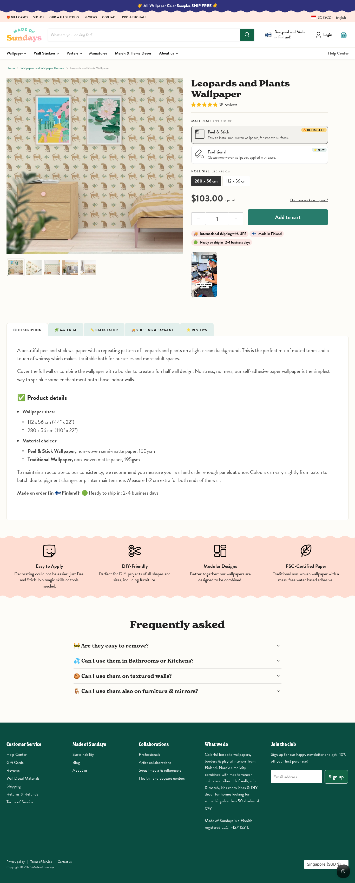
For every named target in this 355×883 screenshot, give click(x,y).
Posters (73, 53)
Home (10, 68)
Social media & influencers (160, 770)
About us (167, 53)
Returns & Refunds (22, 794)
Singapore (324, 864)
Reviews (90, 17)
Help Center (338, 53)
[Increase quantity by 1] (236, 218)
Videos (38, 17)
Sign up (336, 776)
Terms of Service (19, 802)
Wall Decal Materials (23, 778)
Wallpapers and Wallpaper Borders (42, 68)
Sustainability (83, 754)
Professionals (134, 17)
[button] (327, 17)
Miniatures (98, 53)
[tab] (27, 329)
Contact (109, 17)
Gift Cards (15, 762)
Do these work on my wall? (309, 200)
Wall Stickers (45, 53)
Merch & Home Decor (133, 53)
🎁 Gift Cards (17, 17)
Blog (76, 762)
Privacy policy (15, 861)
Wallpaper (15, 53)
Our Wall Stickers (64, 17)
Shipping (13, 786)
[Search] (247, 35)
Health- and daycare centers (162, 778)
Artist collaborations (155, 762)
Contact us (65, 861)
